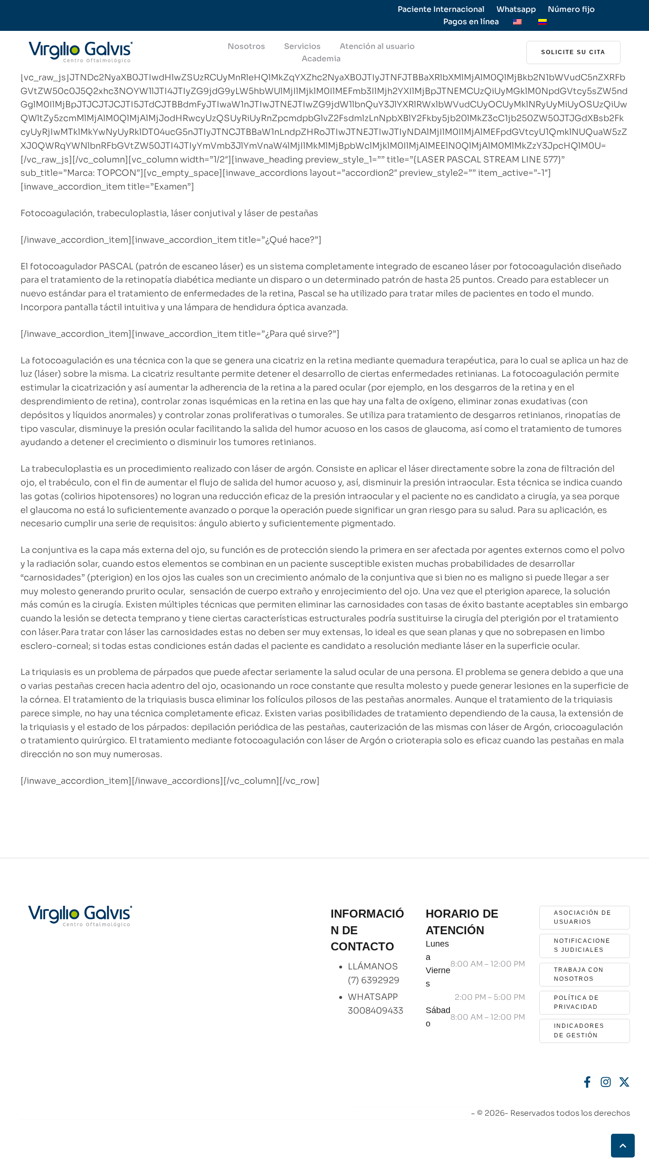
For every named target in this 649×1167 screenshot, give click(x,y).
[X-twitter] (624, 1082)
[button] (573, 52)
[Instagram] (605, 1082)
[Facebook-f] (587, 1082)
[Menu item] (517, 22)
